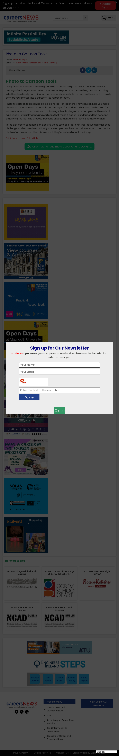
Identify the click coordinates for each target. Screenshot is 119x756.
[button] (116, 2)
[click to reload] (33, 381)
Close (60, 410)
